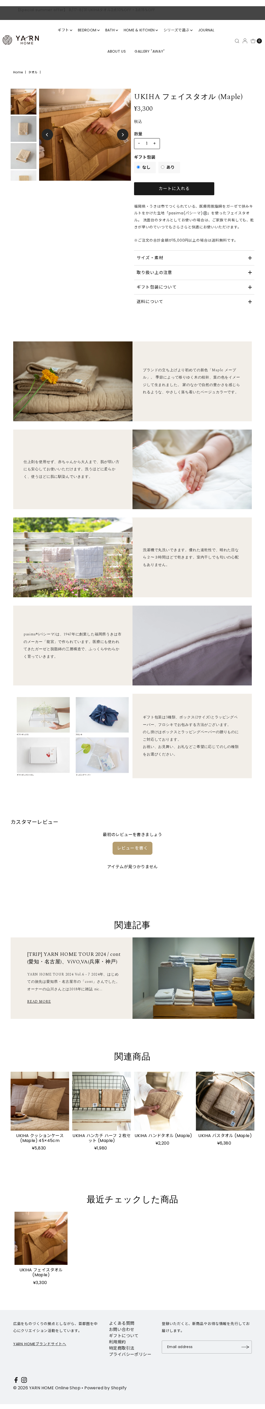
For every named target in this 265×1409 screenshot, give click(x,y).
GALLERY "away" (150, 51)
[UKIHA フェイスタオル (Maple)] (41, 1238)
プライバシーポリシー (130, 1354)
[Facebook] (16, 1381)
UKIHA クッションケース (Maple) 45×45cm (40, 1138)
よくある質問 (121, 1323)
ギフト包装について (157, 287)
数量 (138, 134)
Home (18, 72)
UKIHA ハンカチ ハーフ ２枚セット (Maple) (101, 1138)
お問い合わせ (121, 1330)
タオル (33, 72)
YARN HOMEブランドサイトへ (39, 1344)
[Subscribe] (245, 1347)
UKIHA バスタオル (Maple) (225, 1136)
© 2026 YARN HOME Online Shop (46, 1388)
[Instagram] (24, 1381)
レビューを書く (132, 848)
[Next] (122, 134)
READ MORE (39, 1001)
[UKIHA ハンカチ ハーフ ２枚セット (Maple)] (101, 1101)
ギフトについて (124, 1336)
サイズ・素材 (150, 258)
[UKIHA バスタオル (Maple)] (225, 1101)
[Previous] (47, 134)
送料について (150, 302)
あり (170, 167)
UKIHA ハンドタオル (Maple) (163, 1136)
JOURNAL (206, 30)
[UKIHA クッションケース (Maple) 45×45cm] (40, 1101)
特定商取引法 (121, 1348)
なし (146, 167)
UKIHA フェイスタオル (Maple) (41, 1272)
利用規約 (117, 1342)
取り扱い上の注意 (154, 273)
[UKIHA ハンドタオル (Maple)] (163, 1101)
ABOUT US (116, 51)
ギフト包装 (144, 157)
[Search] (237, 40)
